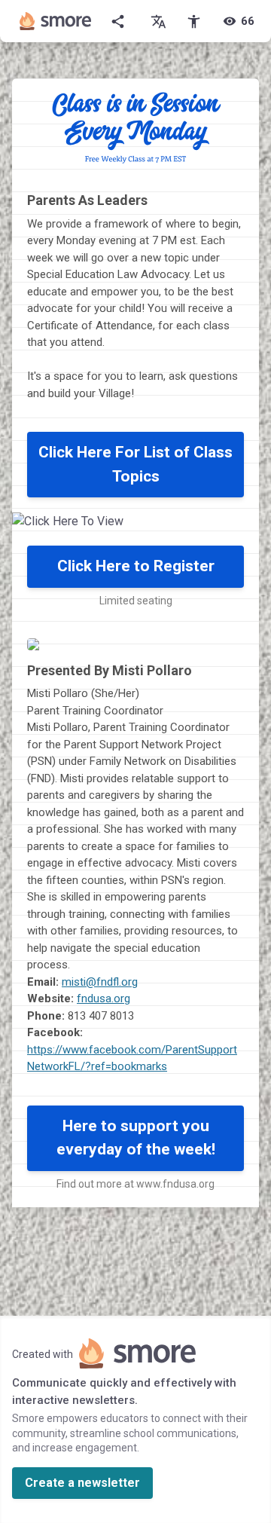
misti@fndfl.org (100, 982)
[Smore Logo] (55, 21)
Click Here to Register (136, 566)
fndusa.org (103, 998)
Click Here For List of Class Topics (135, 464)
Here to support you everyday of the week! (135, 1138)
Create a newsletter (82, 1483)
